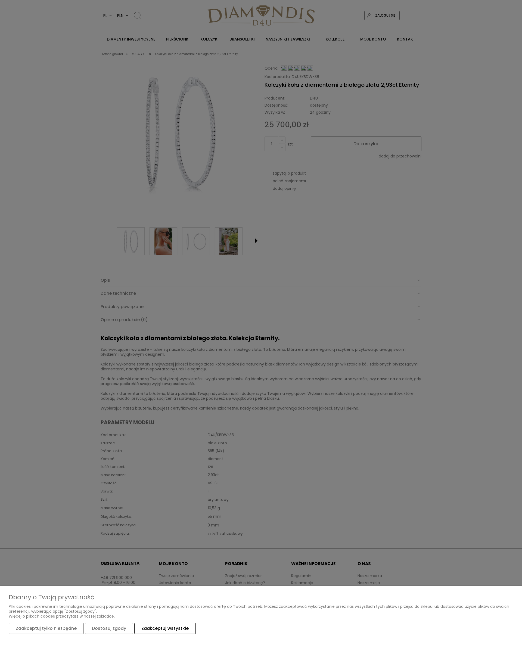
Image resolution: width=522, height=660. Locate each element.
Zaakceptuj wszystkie (165, 628)
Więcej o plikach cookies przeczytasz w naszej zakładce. (62, 616)
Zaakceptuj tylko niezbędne (46, 628)
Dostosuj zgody (109, 628)
